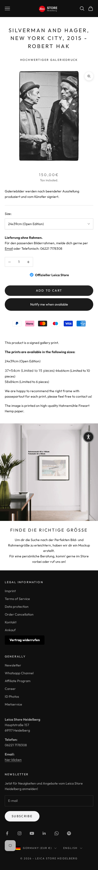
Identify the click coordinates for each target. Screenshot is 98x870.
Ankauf (10, 630)
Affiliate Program (17, 681)
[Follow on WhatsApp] (56, 833)
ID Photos (12, 696)
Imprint (10, 591)
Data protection (17, 606)
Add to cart (49, 290)
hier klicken (13, 760)
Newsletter (13, 665)
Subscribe (22, 816)
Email (9, 248)
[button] (88, 437)
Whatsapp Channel (19, 673)
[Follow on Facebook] (7, 833)
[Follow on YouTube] (31, 833)
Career (10, 689)
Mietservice (13, 704)
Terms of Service (17, 599)
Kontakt (10, 622)
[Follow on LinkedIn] (44, 833)
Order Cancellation (19, 614)
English (70, 848)
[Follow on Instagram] (19, 833)
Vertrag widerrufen (25, 640)
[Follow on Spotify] (69, 833)
